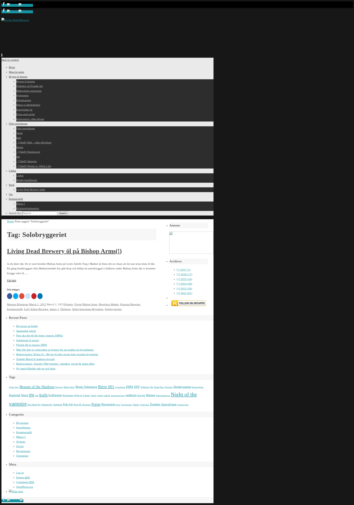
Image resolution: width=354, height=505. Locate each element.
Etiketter (145, 387)
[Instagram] (26, 5)
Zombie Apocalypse (163, 404)
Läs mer (11, 280)
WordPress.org (24, 486)
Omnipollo (46, 404)
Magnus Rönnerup (17, 304)
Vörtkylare (144, 405)
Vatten (136, 404)
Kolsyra (78, 395)
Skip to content (10, 59)
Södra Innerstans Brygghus (87, 309)
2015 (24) (184, 279)
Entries (23, 477)
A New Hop (14, 387)
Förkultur (169, 387)
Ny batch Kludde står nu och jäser (35, 368)
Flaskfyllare (159, 387)
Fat (151, 387)
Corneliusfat (120, 387)
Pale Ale (68, 404)
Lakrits (100, 396)
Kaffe (43, 395)
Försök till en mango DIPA (31, 344)
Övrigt (78, 304)
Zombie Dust (182, 405)
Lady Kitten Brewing (36, 309)
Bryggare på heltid (27, 326)
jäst (37, 395)
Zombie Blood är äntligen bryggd (35, 359)
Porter (96, 404)
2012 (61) (184, 293)
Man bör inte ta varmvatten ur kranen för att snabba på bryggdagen (55, 349)
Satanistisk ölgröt (26, 330)
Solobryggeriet (113, 309)
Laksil (107, 395)
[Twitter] (13, 5)
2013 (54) (184, 288)
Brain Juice (69, 387)
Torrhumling (126, 405)
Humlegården (198, 387)
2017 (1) (184, 269)
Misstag (150, 395)
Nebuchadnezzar (163, 396)
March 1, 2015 (37, 304)
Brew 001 (106, 386)
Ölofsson (65, 309)
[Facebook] (4, 5)
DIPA (129, 387)
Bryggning (22, 422)
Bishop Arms (89, 304)
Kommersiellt (14, 309)
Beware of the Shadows (37, 387)
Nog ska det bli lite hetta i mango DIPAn (39, 335)
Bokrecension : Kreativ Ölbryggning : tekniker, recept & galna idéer (55, 363)
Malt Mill (141, 396)
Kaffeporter (55, 395)
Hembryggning (182, 386)
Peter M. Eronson (82, 404)
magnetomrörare (118, 396)
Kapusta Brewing (130, 304)
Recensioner (23, 451)
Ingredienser (23, 427)
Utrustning (22, 455)
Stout (118, 405)
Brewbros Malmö (109, 304)
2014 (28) (184, 283)
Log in (20, 472)
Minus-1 (21, 436)
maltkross (131, 395)
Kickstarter (68, 395)
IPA (31, 395)
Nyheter (68, 304)
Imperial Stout (18, 395)
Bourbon (59, 387)
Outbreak (57, 404)
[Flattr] (16, 491)
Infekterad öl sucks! (27, 340)
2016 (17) (184, 274)
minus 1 (54, 309)
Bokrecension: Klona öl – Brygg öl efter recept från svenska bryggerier (57, 354)
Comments (25, 482)
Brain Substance (86, 387)
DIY (137, 387)
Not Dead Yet (34, 404)
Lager (93, 395)
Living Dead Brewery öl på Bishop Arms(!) (64, 251)
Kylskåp (86, 396)
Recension (108, 404)
